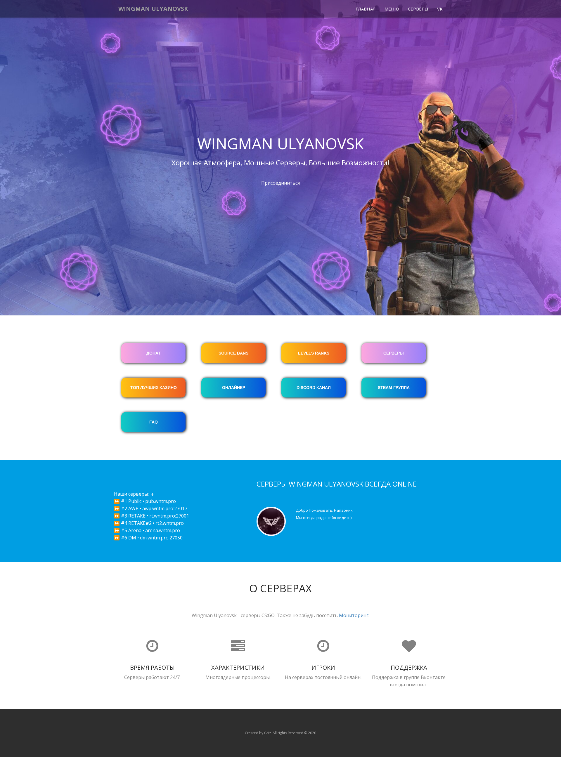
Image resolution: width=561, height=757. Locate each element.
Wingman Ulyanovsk (153, 9)
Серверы (418, 9)
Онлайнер (233, 387)
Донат (153, 353)
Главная (366, 9)
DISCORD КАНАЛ (314, 387)
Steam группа (394, 387)
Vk (440, 9)
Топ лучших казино (153, 387)
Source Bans (233, 353)
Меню (392, 9)
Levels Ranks (313, 353)
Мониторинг (353, 615)
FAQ (153, 422)
